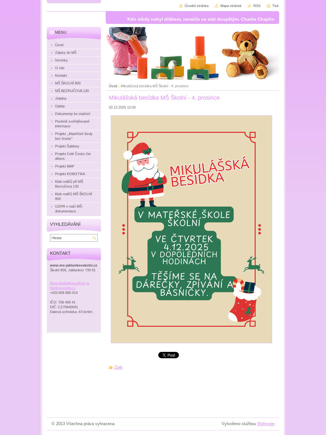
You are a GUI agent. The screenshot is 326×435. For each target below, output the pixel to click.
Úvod (113, 86)
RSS (256, 6)
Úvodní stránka (197, 6)
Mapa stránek (231, 6)
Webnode (265, 423)
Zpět (118, 367)
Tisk (275, 6)
